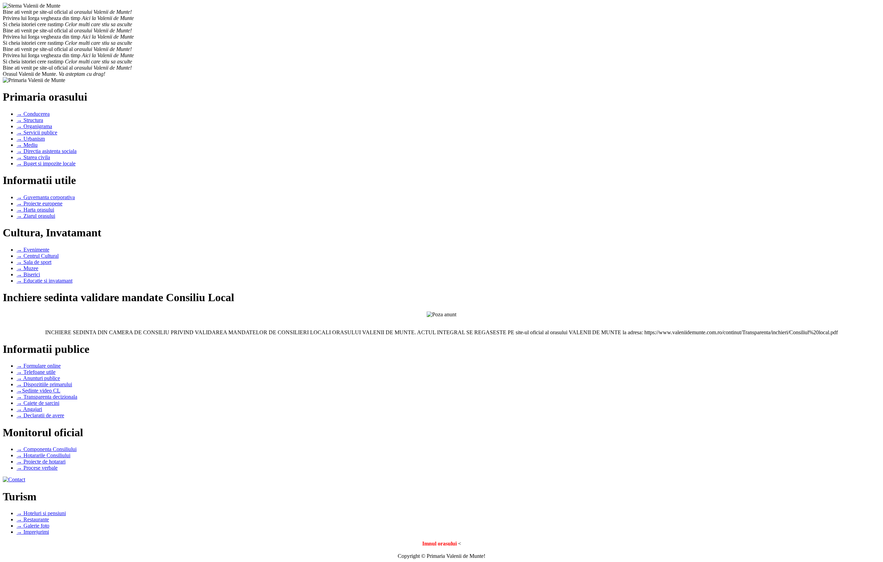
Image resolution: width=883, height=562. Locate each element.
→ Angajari (29, 409)
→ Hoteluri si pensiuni (41, 513)
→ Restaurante (33, 519)
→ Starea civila (33, 157)
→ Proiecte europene (39, 203)
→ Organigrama (34, 126)
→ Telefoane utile (36, 372)
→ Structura (30, 120)
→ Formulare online (39, 366)
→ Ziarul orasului (36, 216)
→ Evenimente (33, 250)
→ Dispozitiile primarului (44, 384)
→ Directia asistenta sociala (47, 151)
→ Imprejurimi (33, 532)
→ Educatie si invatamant (44, 281)
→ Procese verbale (37, 468)
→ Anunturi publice (38, 378)
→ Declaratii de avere (40, 415)
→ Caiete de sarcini (38, 403)
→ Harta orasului (35, 210)
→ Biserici (28, 274)
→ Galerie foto (33, 526)
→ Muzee (27, 268)
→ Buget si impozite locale (46, 163)
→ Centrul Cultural (38, 256)
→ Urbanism (31, 139)
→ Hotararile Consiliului (43, 455)
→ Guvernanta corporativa (46, 197)
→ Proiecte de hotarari (41, 461)
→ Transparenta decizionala (47, 397)
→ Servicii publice (37, 132)
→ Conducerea (33, 114)
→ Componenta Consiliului (47, 449)
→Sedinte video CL (38, 391)
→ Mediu (27, 145)
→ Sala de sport (34, 262)
